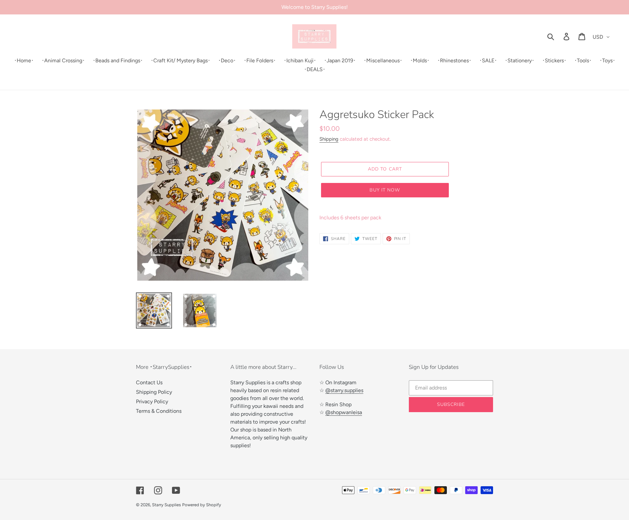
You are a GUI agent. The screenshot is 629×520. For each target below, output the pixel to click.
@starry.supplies (344, 390)
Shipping (328, 139)
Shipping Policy (154, 392)
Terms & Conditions (158, 411)
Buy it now (385, 190)
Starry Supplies (166, 504)
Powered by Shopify (201, 504)
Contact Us (149, 382)
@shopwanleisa (343, 412)
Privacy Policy (152, 401)
